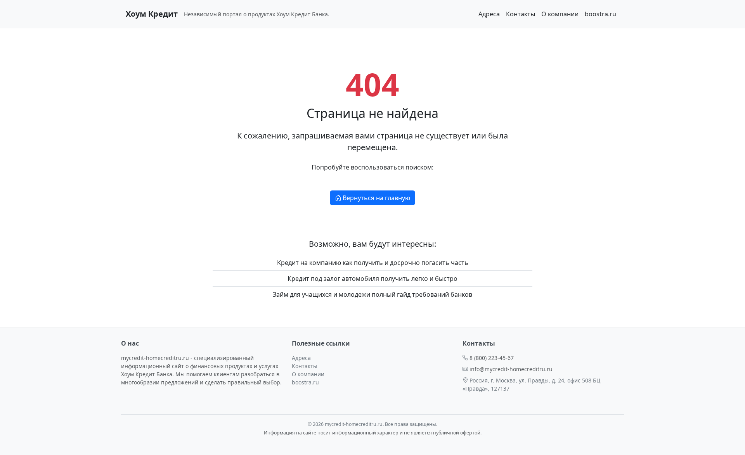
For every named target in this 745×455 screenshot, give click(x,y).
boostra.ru (600, 14)
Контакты (520, 14)
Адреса (489, 14)
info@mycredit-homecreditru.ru (511, 369)
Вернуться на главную (375, 198)
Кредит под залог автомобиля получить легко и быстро (372, 278)
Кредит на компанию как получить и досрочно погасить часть (372, 262)
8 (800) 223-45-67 (492, 358)
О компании (560, 14)
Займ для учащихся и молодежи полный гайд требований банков (372, 294)
